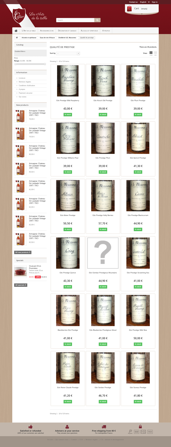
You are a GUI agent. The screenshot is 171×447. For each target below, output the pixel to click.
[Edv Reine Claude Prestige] (68, 367)
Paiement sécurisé (25, 93)
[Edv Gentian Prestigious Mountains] (103, 253)
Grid (151, 55)
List (155, 55)
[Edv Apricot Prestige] (138, 138)
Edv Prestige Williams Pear (67, 158)
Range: (17, 61)
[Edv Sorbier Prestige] (103, 367)
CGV (81, 439)
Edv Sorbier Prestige (103, 387)
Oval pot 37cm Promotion (35, 267)
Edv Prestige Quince (68, 273)
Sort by (52, 53)
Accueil (17, 30)
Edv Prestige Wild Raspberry (67, 100)
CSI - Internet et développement (112, 439)
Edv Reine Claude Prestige (67, 387)
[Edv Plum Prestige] (138, 80)
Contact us (133, 2)
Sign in (154, 2)
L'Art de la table (29, 30)
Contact (74, 439)
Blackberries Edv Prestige (68, 330)
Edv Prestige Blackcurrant (138, 215)
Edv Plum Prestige (138, 100)
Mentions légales (24, 82)
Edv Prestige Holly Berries (103, 215)
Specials (19, 260)
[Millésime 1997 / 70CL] (20, 116)
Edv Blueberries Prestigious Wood (103, 330)
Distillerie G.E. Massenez (67, 38)
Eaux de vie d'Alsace (47, 38)
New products (22, 105)
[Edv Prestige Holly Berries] (103, 195)
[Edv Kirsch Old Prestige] (103, 80)
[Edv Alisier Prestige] (68, 195)
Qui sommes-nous (62, 439)
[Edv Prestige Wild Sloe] (138, 310)
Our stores (22, 97)
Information (21, 72)
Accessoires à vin (46, 30)
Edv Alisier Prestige (67, 215)
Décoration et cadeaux (67, 30)
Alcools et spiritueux (89, 30)
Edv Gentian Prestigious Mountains (103, 273)
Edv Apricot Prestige (138, 158)
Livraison (21, 78)
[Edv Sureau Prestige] (138, 367)
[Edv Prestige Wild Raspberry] (68, 80)
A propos (106, 30)
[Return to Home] (16, 37)
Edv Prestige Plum (103, 158)
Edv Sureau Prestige (138, 387)
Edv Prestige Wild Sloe (138, 330)
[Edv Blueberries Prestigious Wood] (103, 310)
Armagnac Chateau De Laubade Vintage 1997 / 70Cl (37, 113)
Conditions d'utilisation (26, 85)
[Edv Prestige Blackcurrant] (138, 195)
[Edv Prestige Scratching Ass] (138, 253)
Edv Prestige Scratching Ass (138, 273)
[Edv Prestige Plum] (103, 138)
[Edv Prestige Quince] (68, 253)
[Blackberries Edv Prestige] (68, 310)
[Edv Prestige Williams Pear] (68, 138)
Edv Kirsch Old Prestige (103, 100)
